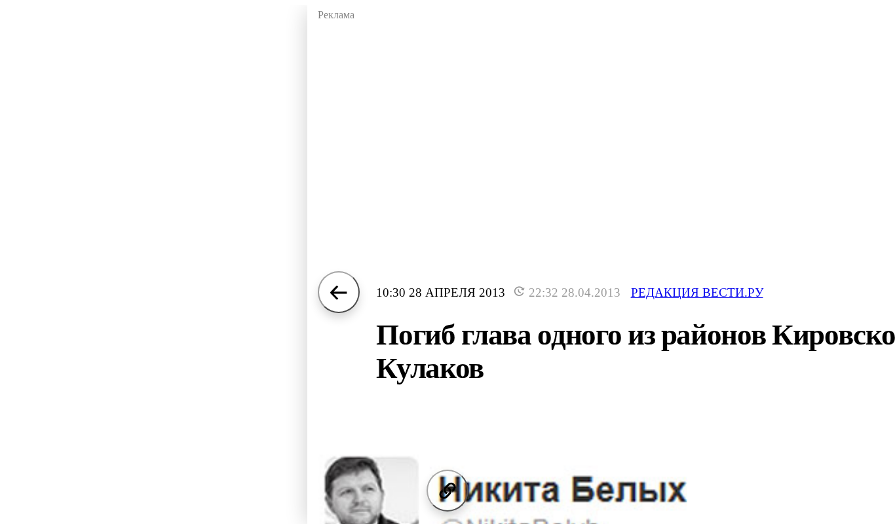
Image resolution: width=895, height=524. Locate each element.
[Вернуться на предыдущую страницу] (339, 292)
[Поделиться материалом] (447, 491)
